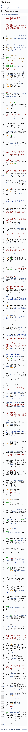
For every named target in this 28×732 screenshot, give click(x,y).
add (13, 714)
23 (2, 58)
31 (2, 71)
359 (2, 691)
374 (2, 716)
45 (2, 93)
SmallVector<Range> (12, 131)
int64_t (12, 121)
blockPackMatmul (15, 523)
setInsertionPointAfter (18, 406)
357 (2, 686)
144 (2, 278)
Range (17, 72)
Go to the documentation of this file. (9, 14)
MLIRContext (19, 507)
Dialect (5, 7)
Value (9, 369)
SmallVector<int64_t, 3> (13, 118)
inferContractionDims (15, 106)
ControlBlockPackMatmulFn (16, 282)
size (20, 83)
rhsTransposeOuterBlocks (15, 692)
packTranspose (13, 266)
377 (2, 724)
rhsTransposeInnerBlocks (15, 694)
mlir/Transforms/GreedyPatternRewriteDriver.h (16, 51)
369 (2, 706)
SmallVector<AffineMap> (13, 451)
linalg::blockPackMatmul (12, 278)
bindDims (10, 576)
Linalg (9, 7)
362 (2, 696)
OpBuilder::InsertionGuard (14, 129)
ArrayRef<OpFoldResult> (12, 96)
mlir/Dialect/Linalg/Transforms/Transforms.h (16, 44)
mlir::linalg (18, 66)
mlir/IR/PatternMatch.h (18, 49)
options (11, 313)
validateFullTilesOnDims (19, 93)
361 (2, 695)
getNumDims (20, 193)
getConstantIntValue (16, 74)
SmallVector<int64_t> (13, 237)
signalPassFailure (18, 703)
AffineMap (14, 180)
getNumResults (11, 207)
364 (2, 698)
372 (2, 711)
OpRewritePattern (15, 511)
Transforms (15, 7)
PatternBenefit (20, 509)
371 (2, 708)
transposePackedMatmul (12, 175)
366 (2, 703)
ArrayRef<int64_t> (11, 98)
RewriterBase (22, 175)
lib (1, 7)
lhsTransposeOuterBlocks (15, 687)
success (14, 528)
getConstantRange (15, 147)
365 (2, 701)
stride (22, 74)
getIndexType (14, 378)
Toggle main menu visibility (2, 5)
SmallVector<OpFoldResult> (14, 356)
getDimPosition (20, 223)
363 (2, 697)
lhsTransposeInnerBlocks (15, 689)
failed (12, 600)
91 (2, 175)
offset (22, 78)
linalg (21, 538)
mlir (13, 57)
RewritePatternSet (13, 711)
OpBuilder (9, 127)
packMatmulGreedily (13, 420)
